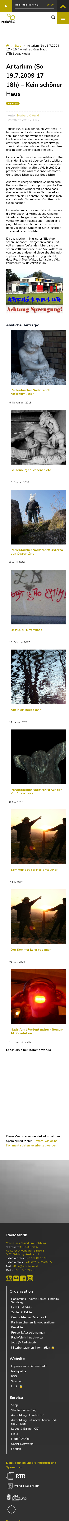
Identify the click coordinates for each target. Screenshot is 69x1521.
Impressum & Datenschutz (29, 1366)
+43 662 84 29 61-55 (39, 1262)
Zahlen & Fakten (22, 1312)
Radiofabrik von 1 (27, 4)
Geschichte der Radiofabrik (29, 1317)
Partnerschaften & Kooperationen (33, 1322)
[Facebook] (23, 1278)
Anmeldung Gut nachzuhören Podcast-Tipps (34, 1422)
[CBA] (9, 1278)
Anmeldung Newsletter (27, 1415)
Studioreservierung (23, 1410)
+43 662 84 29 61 (36, 1258)
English (16, 1449)
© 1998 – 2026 (28, 1247)
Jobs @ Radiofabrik (23, 1342)
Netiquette (18, 1371)
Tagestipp (13, 103)
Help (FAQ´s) (20, 1439)
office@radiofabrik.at (25, 1266)
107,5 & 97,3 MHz (25, 1270)
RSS (14, 1376)
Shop (14, 1405)
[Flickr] (16, 1278)
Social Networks (22, 1444)
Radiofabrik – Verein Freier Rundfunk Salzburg (35, 1300)
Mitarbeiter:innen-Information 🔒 (33, 1348)
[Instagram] (30, 1278)
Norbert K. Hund (28, 115)
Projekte (17, 1327)
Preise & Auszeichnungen (28, 1332)
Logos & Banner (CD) (25, 1429)
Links (14, 1434)
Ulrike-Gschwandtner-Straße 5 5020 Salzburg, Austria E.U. (25, 1252)
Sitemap (16, 1381)
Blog (18, 46)
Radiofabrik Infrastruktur (27, 1337)
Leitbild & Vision (22, 1307)
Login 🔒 (17, 1386)
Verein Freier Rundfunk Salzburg (26, 1243)
